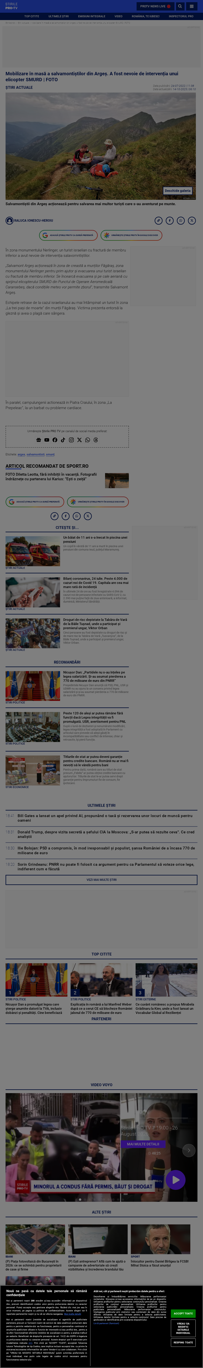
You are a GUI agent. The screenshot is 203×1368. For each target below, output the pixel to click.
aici (30, 1343)
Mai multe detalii (72, 1314)
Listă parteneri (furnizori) (106, 1323)
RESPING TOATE (183, 1342)
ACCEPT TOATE (183, 1313)
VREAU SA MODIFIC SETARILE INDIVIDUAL (183, 1328)
